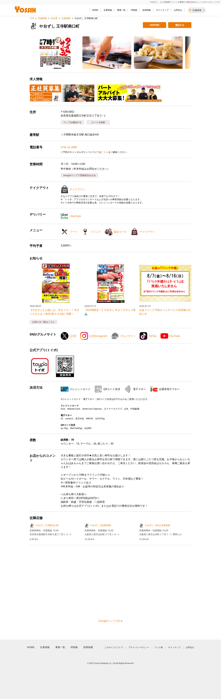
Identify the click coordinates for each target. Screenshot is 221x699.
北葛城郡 (66, 18)
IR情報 (134, 10)
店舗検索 (196, 10)
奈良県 (54, 18)
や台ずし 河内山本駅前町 (158, 525)
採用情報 (146, 10)
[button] (54, 52)
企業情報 (108, 10)
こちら (104, 152)
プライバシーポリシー (138, 647)
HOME (95, 10)
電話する (179, 24)
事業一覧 (121, 10)
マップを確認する (72, 122)
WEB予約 (154, 24)
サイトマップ (162, 10)
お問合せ (178, 10)
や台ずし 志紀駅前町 (100, 525)
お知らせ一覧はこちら (43, 321)
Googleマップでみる (110, 621)
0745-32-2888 (69, 147)
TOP (32, 18)
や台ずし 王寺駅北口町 (47, 525)
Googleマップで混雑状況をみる (79, 175)
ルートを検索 (98, 122)
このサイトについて (113, 647)
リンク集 (159, 647)
